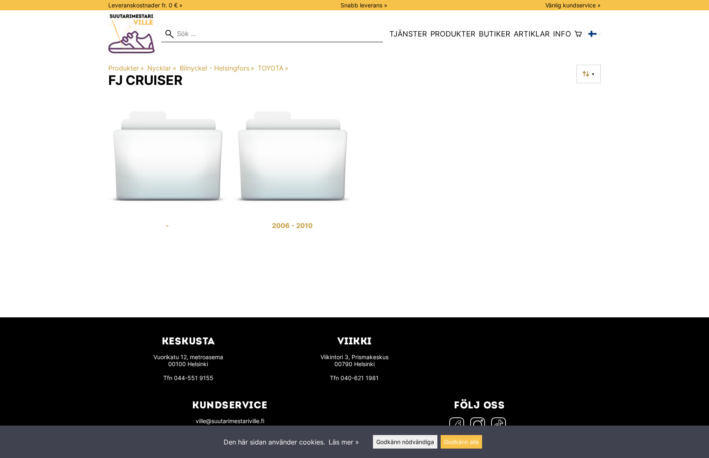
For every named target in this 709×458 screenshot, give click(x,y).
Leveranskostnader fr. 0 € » (145, 5)
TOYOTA (273, 68)
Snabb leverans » (364, 5)
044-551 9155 (193, 377)
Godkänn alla (461, 441)
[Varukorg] (578, 34)
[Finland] (594, 34)
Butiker (494, 34)
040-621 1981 (360, 377)
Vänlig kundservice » (573, 5)
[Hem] (134, 51)
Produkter (453, 34)
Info (562, 34)
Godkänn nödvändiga (405, 441)
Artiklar (532, 34)
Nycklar (161, 68)
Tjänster (408, 34)
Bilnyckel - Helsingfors (217, 68)
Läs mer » (344, 442)
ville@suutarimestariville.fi (230, 420)
